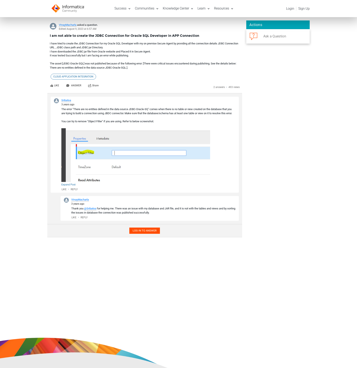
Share (95, 85)
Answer (76, 85)
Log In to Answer (145, 230)
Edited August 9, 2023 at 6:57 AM (77, 28)
